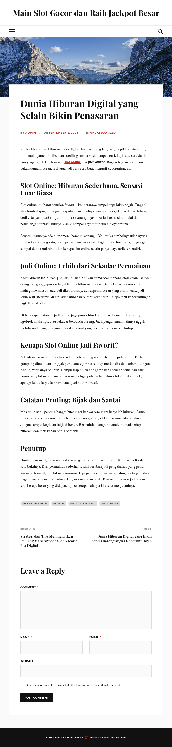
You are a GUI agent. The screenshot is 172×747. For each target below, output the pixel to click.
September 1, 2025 (63, 132)
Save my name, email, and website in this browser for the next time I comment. (73, 685)
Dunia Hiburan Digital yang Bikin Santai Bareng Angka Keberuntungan (121, 538)
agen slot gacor (35, 503)
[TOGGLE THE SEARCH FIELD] (160, 31)
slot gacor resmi (83, 503)
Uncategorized (103, 132)
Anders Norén (115, 737)
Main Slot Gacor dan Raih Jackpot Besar (86, 12)
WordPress (74, 737)
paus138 (59, 503)
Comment (29, 587)
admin (30, 132)
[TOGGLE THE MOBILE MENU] (12, 31)
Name (26, 637)
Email (95, 637)
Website (27, 661)
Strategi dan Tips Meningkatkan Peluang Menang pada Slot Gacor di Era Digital (49, 541)
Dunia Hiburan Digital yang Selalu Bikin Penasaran (79, 109)
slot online (72, 161)
